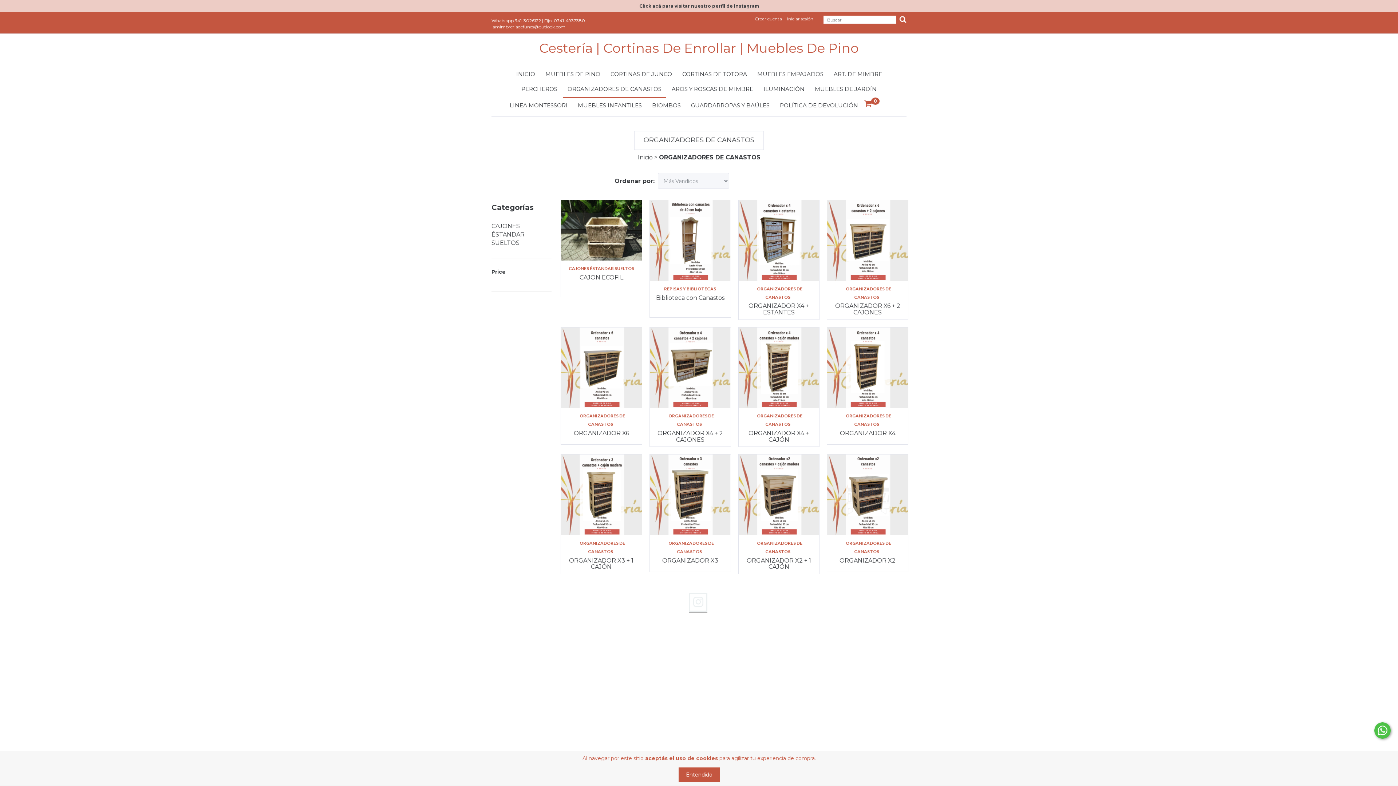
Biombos (666, 105)
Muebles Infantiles (610, 105)
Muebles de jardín (846, 89)
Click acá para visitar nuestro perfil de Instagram (699, 6)
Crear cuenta (768, 18)
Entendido (699, 774)
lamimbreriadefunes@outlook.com (528, 26)
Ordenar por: (635, 181)
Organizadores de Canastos (615, 89)
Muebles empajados (790, 74)
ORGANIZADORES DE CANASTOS (779, 293)
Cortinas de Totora (714, 74)
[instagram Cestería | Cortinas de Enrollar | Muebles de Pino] (698, 602)
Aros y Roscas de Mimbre (712, 89)
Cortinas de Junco (641, 74)
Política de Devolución (819, 105)
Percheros (539, 89)
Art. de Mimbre (858, 74)
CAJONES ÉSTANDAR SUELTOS (508, 234)
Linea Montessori (539, 105)
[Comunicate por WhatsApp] (1382, 730)
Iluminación (784, 89)
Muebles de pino (572, 74)
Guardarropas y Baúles (730, 105)
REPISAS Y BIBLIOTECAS (690, 288)
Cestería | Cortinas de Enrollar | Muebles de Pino (699, 48)
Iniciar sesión (800, 18)
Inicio (525, 74)
